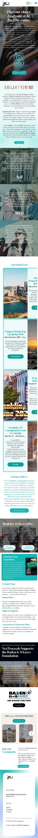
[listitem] (19, 166)
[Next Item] (31, 733)
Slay (19, 249)
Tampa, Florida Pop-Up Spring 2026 (16, 333)
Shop (19, 213)
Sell (19, 177)
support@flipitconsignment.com (16, 794)
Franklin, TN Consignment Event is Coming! (15, 430)
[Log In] (35, 3)
